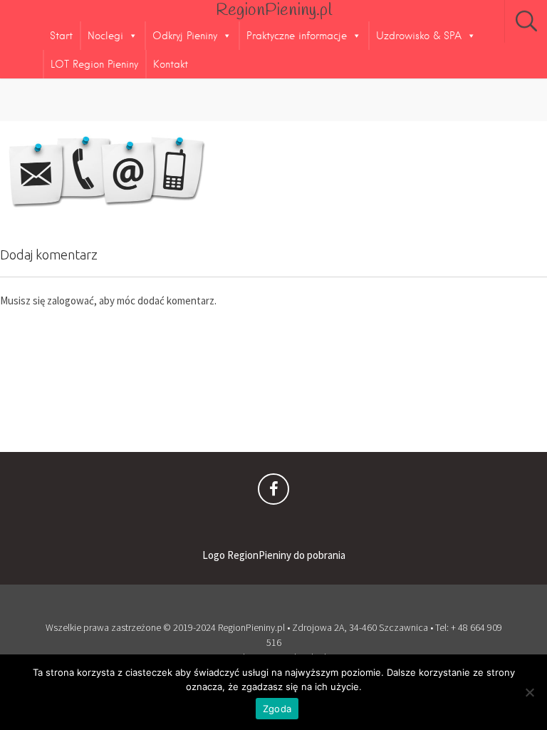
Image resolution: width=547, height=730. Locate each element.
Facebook (273, 492)
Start (61, 35)
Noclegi (105, 35)
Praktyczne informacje (296, 35)
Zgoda (277, 708)
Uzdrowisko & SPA (419, 35)
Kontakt (170, 64)
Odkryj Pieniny (184, 35)
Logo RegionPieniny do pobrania (273, 555)
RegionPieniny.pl (274, 10)
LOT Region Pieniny (94, 64)
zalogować (70, 300)
